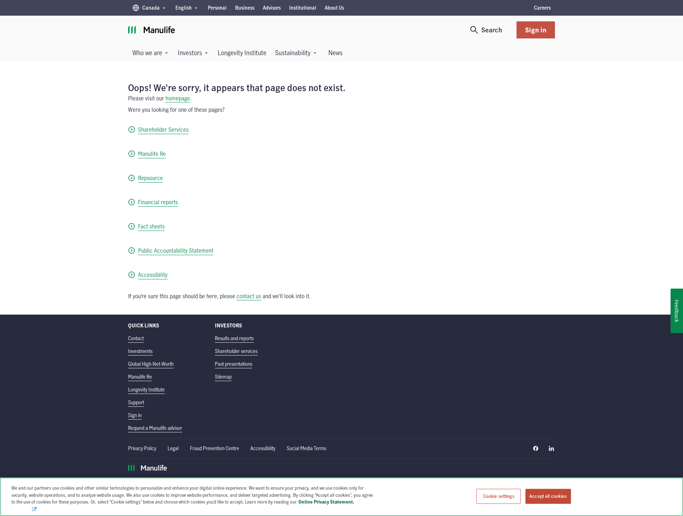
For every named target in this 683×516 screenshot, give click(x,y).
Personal (217, 7)
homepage (177, 98)
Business (244, 7)
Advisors (272, 7)
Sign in (535, 29)
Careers (542, 7)
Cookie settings (498, 496)
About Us (334, 7)
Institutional (302, 7)
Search (491, 29)
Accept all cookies (548, 496)
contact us (249, 296)
